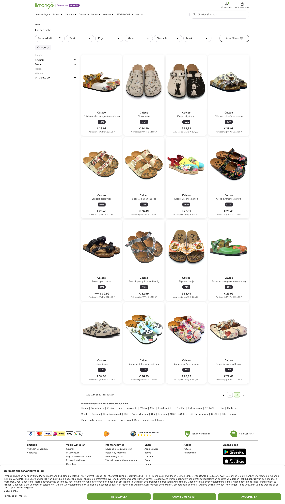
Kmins (160, 420)
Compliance (72, 464)
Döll (126, 414)
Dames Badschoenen (91, 420)
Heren (147, 464)
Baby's (147, 452)
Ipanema (162, 414)
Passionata (131, 408)
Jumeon (96, 414)
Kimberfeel (232, 408)
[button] (242, 5)
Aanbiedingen (151, 448)
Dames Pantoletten (144, 420)
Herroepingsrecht (114, 456)
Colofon (70, 448)
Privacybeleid (72, 452)
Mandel (85, 414)
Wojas (143, 408)
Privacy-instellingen (76, 460)
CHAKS (215, 414)
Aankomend (190, 452)
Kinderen (39, 59)
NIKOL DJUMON (178, 414)
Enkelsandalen (165, 408)
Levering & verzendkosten (118, 448)
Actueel (187, 448)
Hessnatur (111, 420)
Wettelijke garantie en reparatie (121, 460)
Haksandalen (195, 408)
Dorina (84, 408)
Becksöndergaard (112, 414)
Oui (153, 414)
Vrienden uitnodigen (37, 448)
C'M (224, 414)
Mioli (152, 408)
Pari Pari (180, 408)
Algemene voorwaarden (78, 456)
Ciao (222, 408)
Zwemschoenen (140, 414)
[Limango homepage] (44, 5)
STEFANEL (210, 408)
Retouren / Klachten (115, 452)
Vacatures (32, 452)
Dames (39, 64)
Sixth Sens (125, 420)
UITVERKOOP (42, 77)
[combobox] (219, 14)
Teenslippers (97, 408)
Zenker (110, 408)
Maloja (233, 414)
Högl (120, 408)
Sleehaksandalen (199, 414)
